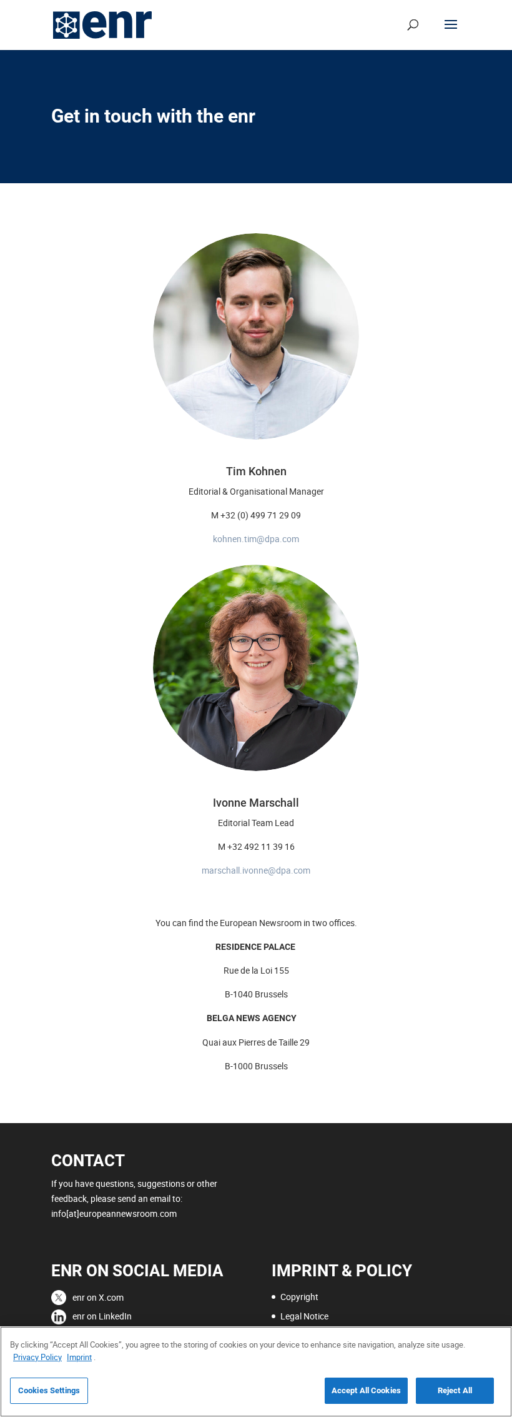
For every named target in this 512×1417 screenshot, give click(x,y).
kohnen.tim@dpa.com (256, 539)
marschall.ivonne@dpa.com (256, 870)
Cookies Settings (49, 1390)
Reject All (455, 1390)
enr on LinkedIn (102, 1316)
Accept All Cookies (366, 1390)
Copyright (299, 1297)
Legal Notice (304, 1316)
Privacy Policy (37, 1357)
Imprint (79, 1357)
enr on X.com (98, 1297)
